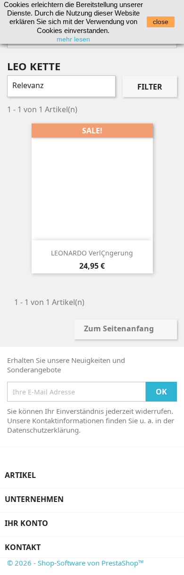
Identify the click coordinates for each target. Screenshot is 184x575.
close (160, 21)
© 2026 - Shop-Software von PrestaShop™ (75, 562)
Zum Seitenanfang (125, 329)
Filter (149, 87)
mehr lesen (73, 39)
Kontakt (23, 547)
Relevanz (60, 86)
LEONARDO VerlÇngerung (92, 252)
